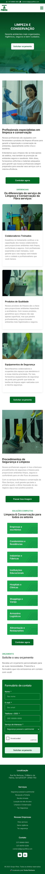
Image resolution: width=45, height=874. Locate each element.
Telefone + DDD (11, 714)
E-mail (7, 703)
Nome (7, 692)
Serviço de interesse (13, 725)
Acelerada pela (23, 870)
